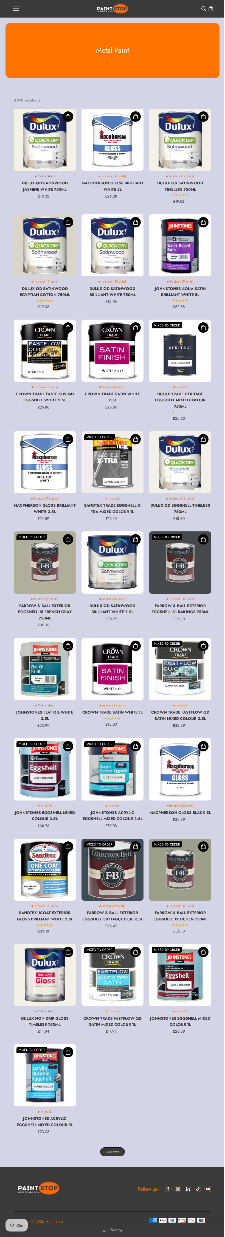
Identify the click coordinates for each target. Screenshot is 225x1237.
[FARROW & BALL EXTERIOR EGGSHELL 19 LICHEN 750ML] (180, 870)
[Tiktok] (198, 1189)
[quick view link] (68, 116)
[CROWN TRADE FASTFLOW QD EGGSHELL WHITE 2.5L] (45, 351)
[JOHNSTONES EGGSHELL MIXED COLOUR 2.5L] (45, 769)
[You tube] (207, 1189)
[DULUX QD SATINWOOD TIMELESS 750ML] (180, 140)
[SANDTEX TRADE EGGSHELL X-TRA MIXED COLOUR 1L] (112, 462)
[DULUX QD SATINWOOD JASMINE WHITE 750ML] (45, 140)
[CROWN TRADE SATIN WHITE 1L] (112, 669)
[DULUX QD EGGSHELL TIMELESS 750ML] (180, 462)
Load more (112, 1151)
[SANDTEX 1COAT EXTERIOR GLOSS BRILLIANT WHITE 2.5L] (45, 870)
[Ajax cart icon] (210, 9)
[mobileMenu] (16, 9)
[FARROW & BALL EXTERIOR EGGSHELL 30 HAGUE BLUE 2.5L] (112, 870)
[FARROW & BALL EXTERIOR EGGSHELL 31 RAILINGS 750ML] (180, 562)
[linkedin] (188, 1189)
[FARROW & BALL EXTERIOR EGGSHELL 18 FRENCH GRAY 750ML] (45, 562)
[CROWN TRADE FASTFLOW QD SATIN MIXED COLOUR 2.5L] (180, 669)
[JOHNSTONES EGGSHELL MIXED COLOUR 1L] (180, 975)
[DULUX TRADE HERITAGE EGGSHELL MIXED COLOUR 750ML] (180, 351)
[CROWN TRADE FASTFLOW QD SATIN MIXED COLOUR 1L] (112, 975)
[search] (204, 9)
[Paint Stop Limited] (112, 9)
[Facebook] (168, 1189)
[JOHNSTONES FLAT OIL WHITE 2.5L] (45, 669)
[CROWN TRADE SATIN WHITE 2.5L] (112, 351)
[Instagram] (178, 1189)
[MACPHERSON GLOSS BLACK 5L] (180, 769)
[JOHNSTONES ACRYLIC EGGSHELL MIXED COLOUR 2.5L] (112, 769)
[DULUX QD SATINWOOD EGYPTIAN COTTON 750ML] (45, 245)
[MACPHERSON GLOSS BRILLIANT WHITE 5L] (112, 140)
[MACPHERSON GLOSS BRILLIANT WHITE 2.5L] (45, 462)
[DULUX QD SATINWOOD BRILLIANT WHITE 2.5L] (112, 562)
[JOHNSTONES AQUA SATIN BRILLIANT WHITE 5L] (180, 245)
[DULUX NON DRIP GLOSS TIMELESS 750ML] (45, 975)
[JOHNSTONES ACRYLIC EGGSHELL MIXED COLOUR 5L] (45, 1075)
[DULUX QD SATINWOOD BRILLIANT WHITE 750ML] (112, 245)
